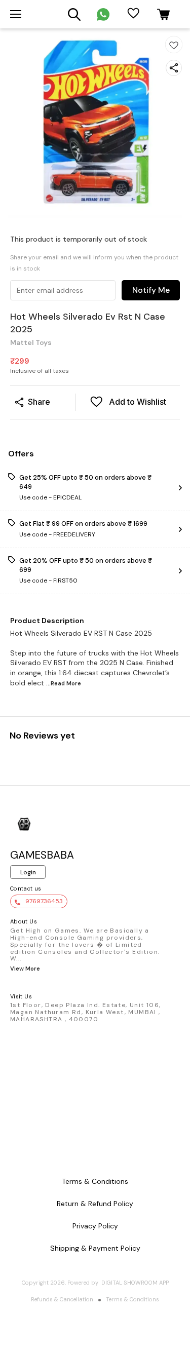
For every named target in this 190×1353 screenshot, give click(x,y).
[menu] (15, 14)
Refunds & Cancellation (62, 1299)
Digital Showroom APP (135, 1282)
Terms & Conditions (132, 1299)
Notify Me (151, 290)
